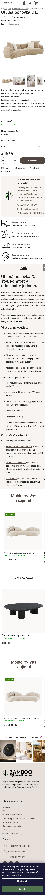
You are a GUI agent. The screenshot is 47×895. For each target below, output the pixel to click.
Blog (4, 829)
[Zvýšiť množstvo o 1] (15, 160)
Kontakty (6, 807)
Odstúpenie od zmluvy (12, 833)
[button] (23, 559)
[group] (23, 539)
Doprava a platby (10, 822)
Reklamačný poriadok (12, 826)
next (44, 603)
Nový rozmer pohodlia (11, 321)
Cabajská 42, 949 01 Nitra (32, 213)
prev (2, 603)
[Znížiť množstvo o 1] (3, 160)
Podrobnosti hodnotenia (12, 20)
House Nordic (14, 24)
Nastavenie (22, 881)
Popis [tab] (23, 267)
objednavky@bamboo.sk (19, 846)
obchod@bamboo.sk (29, 209)
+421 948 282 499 (28, 205)
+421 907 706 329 (16, 857)
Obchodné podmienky (12, 814)
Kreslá (9, 446)
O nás (4, 810)
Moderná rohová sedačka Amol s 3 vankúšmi (21, 553)
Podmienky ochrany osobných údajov (18, 818)
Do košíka (32, 160)
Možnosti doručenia (10, 140)
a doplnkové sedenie (22, 446)
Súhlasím (23, 889)
